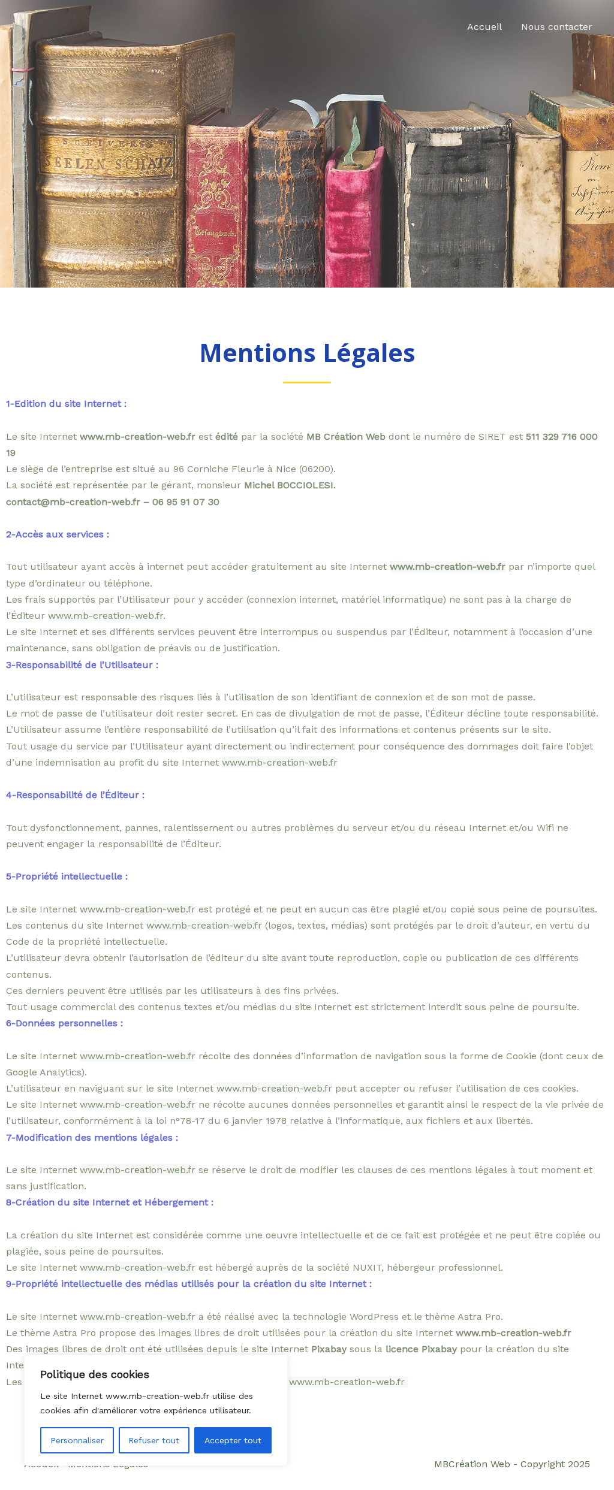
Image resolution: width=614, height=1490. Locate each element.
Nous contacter (556, 26)
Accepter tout (232, 1440)
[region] (156, 1410)
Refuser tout (153, 1440)
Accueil (484, 26)
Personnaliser (77, 1440)
